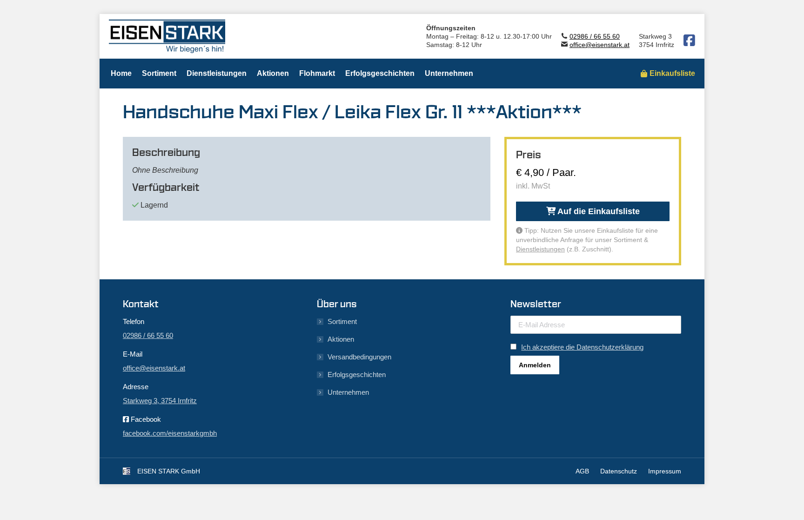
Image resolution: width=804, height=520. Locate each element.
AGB (582, 471)
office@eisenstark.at (600, 44)
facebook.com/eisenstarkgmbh (170, 433)
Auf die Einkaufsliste (598, 211)
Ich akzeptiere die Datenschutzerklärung (582, 347)
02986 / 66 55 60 (595, 36)
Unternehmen (348, 392)
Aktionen (341, 339)
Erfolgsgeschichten (357, 374)
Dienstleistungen (540, 249)
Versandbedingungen (359, 357)
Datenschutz (618, 471)
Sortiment (342, 321)
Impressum (664, 471)
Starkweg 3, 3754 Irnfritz (160, 401)
